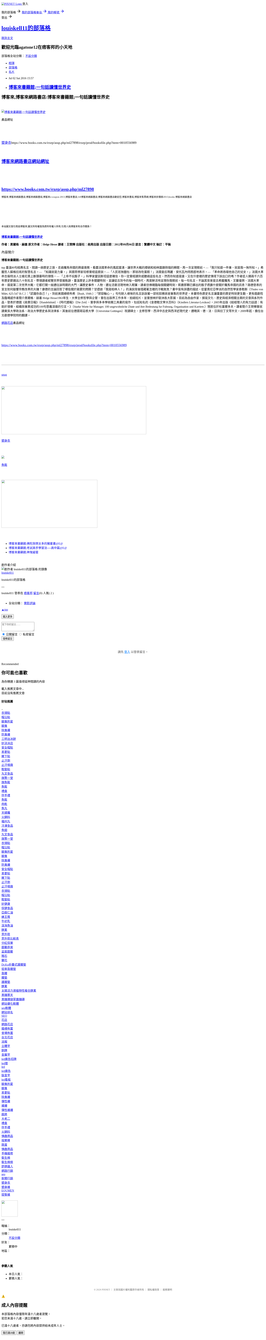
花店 (4, 1020)
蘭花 (4, 960)
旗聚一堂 (7, 778)
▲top (4, 609)
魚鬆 (4, 464)
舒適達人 (7, 1166)
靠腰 (4, 973)
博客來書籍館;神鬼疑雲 (23, 552)
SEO (4, 1015)
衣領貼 (5, 712)
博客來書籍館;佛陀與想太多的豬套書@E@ (36, 543)
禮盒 (4, 791)
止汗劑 (5, 760)
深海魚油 (7, 925)
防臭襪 (5, 734)
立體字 (5, 1046)
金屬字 (5, 1054)
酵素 (4, 929)
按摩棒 (5, 1140)
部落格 (13, 67)
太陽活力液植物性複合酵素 (18, 990)
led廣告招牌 (8, 1059)
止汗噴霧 (7, 764)
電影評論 (29, 603)
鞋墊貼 (5, 769)
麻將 (4, 1114)
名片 (11, 71)
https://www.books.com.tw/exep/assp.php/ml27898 (47, 189)
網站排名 (7, 1012)
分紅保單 (7, 942)
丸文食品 (7, 773)
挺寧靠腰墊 (8, 969)
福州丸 (5, 821)
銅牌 (4, 1050)
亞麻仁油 (7, 912)
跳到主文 (7, 38)
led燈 (4, 1063)
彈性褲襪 (7, 1110)
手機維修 (7, 1153)
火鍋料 (5, 817)
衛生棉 (5, 1157)
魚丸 (4, 808)
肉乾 (4, 804)
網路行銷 (7, 1170)
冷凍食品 (7, 825)
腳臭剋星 (7, 721)
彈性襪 (5, 1101)
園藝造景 (7, 947)
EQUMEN (7, 1190)
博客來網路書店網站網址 (25, 161)
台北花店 (7, 1037)
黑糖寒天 (7, 995)
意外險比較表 (10, 938)
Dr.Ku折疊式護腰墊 (13, 964)
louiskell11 (7, 572)
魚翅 (4, 830)
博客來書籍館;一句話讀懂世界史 (40, 87)
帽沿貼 (5, 717)
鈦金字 (5, 1075)
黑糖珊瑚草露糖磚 (13, 999)
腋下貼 (5, 756)
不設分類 (31, 56)
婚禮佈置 (7, 1028)
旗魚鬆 (5, 782)
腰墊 (4, 977)
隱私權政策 (153, 1289)
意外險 (5, 934)
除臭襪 (5, 730)
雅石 (4, 955)
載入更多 (7, 616)
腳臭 (4, 725)
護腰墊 (5, 982)
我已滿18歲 (9, 1332)
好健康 (5, 903)
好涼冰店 (7, 743)
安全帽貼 (7, 747)
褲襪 (4, 1105)
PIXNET (106, 1289)
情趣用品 (7, 1136)
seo (3, 1174)
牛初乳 (5, 921)
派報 (4, 1041)
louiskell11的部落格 (26, 28)
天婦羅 (5, 812)
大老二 (5, 1118)
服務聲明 (167, 1289)
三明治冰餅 (8, 738)
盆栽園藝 (7, 951)
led (3, 1066)
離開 (20, 1332)
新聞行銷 (7, 1178)
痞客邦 (28, 593)
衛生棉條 (7, 1162)
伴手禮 (5, 795)
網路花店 (7, 322)
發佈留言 (7, 638)
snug (4, 374)
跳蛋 (4, 1144)
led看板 (6, 1079)
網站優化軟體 (10, 1003)
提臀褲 (5, 1194)
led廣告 (6, 1071)
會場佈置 (7, 1033)
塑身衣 (6, 143)
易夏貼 (5, 751)
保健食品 (7, 908)
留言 (36, 593)
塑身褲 (5, 1187)
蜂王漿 (5, 916)
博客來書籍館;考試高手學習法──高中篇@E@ (38, 547)
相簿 (11, 63)
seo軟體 (6, 1008)
